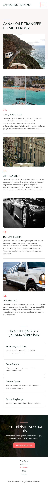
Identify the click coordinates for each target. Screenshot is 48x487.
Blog (24, 471)
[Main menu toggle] (42, 4)
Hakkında (24, 464)
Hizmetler (24, 468)
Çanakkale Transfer (17, 4)
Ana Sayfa (24, 461)
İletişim (24, 474)
